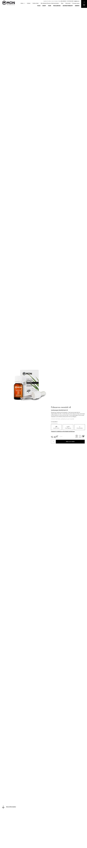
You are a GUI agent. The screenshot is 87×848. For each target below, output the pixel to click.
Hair (49, 5)
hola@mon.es (76, 1)
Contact (28, 3)
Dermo (77, 5)
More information (11, 806)
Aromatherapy (68, 5)
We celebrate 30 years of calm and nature (50, 3)
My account (68, 3)
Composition (54, 421)
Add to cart (70, 441)
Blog (62, 3)
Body (44, 5)
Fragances (56, 5)
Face (38, 5)
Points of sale (35, 3)
